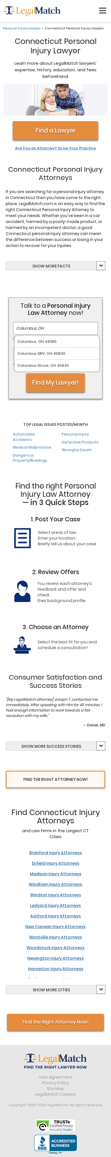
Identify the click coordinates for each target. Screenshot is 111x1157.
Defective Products (80, 442)
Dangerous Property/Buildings (30, 458)
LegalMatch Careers (55, 1094)
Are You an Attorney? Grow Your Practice (55, 148)
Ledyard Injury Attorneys (55, 905)
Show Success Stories (51, 746)
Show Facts (51, 266)
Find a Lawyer (56, 130)
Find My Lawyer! (55, 382)
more (51, 266)
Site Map (55, 1088)
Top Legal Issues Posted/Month (55, 424)
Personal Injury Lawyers (21, 28)
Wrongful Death (77, 450)
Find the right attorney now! (55, 779)
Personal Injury (75, 434)
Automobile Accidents (24, 436)
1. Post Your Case (55, 519)
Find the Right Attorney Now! (55, 1022)
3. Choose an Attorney (55, 627)
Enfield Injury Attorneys (55, 863)
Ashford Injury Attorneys (55, 916)
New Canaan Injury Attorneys (55, 926)
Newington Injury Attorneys (55, 958)
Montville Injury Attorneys (55, 937)
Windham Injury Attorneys (55, 884)
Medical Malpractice (32, 447)
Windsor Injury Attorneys (55, 895)
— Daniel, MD (94, 725)
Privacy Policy (55, 1083)
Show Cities (51, 990)
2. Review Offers (55, 572)
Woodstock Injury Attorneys (55, 948)
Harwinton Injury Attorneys (55, 969)
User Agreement (55, 1077)
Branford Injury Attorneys (55, 853)
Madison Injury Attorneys (55, 874)
